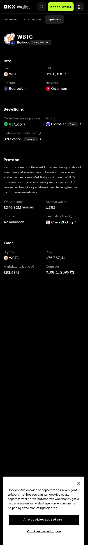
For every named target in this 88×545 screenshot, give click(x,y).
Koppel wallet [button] (60, 7)
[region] (43, 511)
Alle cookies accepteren (44, 519)
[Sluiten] (79, 483)
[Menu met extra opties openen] (79, 5)
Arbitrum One (32, 19)
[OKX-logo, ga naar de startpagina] (17, 7)
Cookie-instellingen (44, 531)
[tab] (10, 19)
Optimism (54, 19)
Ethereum (11, 19)
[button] (41, 7)
